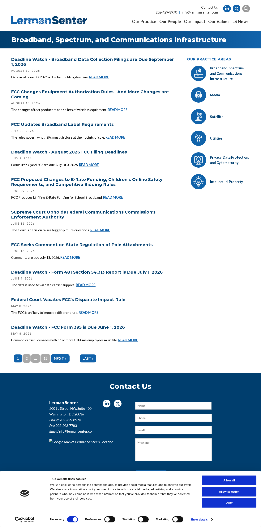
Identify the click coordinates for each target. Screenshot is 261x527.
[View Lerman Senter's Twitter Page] (236, 8)
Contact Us (209, 7)
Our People (170, 21)
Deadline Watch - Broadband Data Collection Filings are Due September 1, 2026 (92, 62)
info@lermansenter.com (200, 12)
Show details (199, 519)
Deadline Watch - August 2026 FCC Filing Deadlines (69, 152)
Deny (229, 502)
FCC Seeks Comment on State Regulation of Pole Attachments (82, 244)
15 (45, 358)
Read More (99, 77)
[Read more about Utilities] (204, 146)
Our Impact (194, 21)
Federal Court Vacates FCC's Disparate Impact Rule (68, 299)
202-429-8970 (166, 12)
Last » (88, 358)
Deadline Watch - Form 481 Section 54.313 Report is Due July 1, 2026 (87, 272)
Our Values (218, 21)
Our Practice (144, 21)
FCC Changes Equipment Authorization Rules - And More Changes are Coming (90, 94)
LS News (240, 21)
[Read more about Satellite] (205, 124)
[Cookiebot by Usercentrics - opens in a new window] (24, 519)
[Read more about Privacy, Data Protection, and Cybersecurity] (218, 167)
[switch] (109, 519)
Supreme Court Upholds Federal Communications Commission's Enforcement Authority (83, 215)
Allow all (229, 480)
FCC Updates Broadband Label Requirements (62, 124)
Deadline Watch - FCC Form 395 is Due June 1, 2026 (68, 327)
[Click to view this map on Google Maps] (87, 463)
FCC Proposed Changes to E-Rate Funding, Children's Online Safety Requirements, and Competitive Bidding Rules (86, 182)
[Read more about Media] (203, 102)
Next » (60, 358)
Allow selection (229, 491)
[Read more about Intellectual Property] (215, 189)
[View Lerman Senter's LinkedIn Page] (227, 8)
